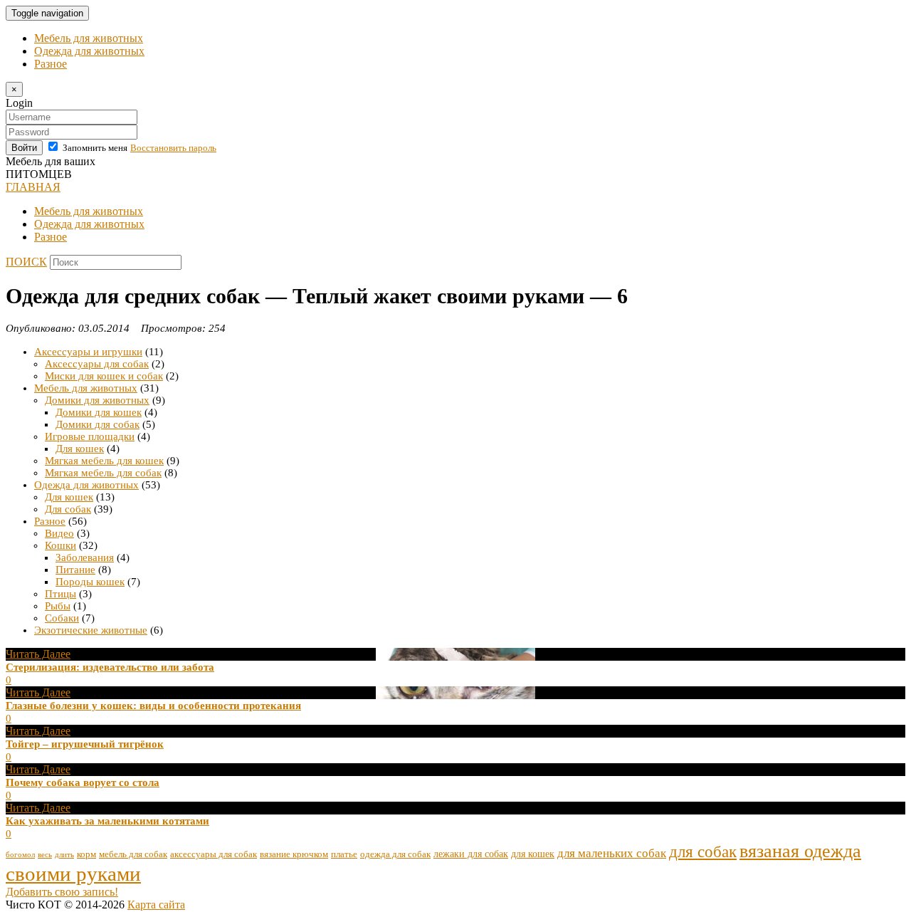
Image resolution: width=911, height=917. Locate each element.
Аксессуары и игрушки (88, 351)
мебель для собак (133, 854)
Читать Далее (38, 654)
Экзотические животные (90, 630)
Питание (75, 569)
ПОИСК (26, 262)
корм (86, 854)
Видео (59, 533)
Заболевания (85, 557)
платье (344, 854)
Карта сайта (156, 904)
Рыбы (57, 606)
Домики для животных (97, 400)
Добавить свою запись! (62, 892)
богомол (20, 855)
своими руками (73, 873)
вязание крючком (294, 854)
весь (45, 855)
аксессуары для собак (213, 854)
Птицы (60, 593)
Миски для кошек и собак (104, 376)
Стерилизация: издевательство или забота (110, 667)
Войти (24, 147)
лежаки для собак (470, 853)
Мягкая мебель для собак (103, 472)
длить (64, 855)
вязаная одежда (800, 850)
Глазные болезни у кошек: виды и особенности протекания (153, 705)
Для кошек (80, 448)
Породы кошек (90, 581)
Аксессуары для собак (97, 364)
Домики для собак (97, 424)
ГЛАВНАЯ (33, 187)
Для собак (68, 509)
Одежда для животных (89, 51)
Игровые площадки (90, 436)
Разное (50, 64)
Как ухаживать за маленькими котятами (107, 821)
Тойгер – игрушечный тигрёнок (85, 744)
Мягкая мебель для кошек (104, 460)
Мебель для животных (88, 38)
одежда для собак (395, 854)
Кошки (60, 545)
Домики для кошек (99, 412)
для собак (703, 852)
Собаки (62, 618)
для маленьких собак (611, 853)
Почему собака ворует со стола (82, 782)
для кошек (532, 853)
